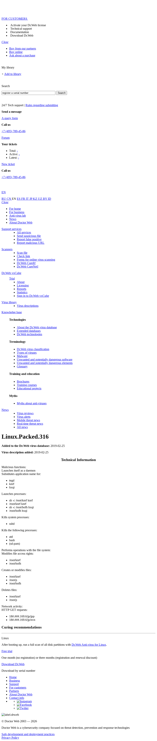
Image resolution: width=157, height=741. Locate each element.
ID (49, 198)
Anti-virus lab (17, 215)
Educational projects (29, 388)
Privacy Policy (10, 737)
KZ (35, 198)
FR (23, 198)
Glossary (22, 366)
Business (14, 680)
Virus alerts (23, 416)
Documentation (19, 32)
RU (4, 198)
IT (27, 198)
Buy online (16, 52)
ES (19, 198)
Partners (14, 691)
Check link (23, 256)
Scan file (22, 252)
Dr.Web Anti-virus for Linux (89, 644)
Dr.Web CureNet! (27, 266)
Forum (6, 137)
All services (24, 232)
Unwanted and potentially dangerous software (44, 359)
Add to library (12, 74)
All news (22, 427)
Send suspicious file (29, 235)
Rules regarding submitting (41, 105)
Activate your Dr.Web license (28, 25)
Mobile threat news (28, 420)
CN (9, 198)
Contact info (16, 697)
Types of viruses (27, 352)
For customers (17, 687)
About (21, 282)
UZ (40, 198)
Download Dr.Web (21, 35)
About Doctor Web (20, 222)
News (12, 219)
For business (16, 212)
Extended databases (29, 330)
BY (45, 198)
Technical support (21, 28)
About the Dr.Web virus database (37, 327)
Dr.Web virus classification (33, 349)
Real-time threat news (30, 423)
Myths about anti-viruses (32, 403)
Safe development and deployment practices (28, 734)
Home (13, 677)
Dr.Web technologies (29, 334)
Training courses (27, 385)
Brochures (23, 381)
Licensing (23, 285)
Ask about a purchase (22, 55)
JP (31, 198)
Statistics (22, 292)
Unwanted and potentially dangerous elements (45, 363)
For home (15, 208)
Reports (21, 289)
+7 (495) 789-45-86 (13, 131)
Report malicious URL (30, 242)
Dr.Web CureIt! (26, 263)
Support (14, 684)
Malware (22, 356)
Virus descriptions (27, 305)
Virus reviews (25, 413)
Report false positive (29, 239)
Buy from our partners (22, 48)
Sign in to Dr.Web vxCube (33, 295)
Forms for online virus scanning (36, 259)
